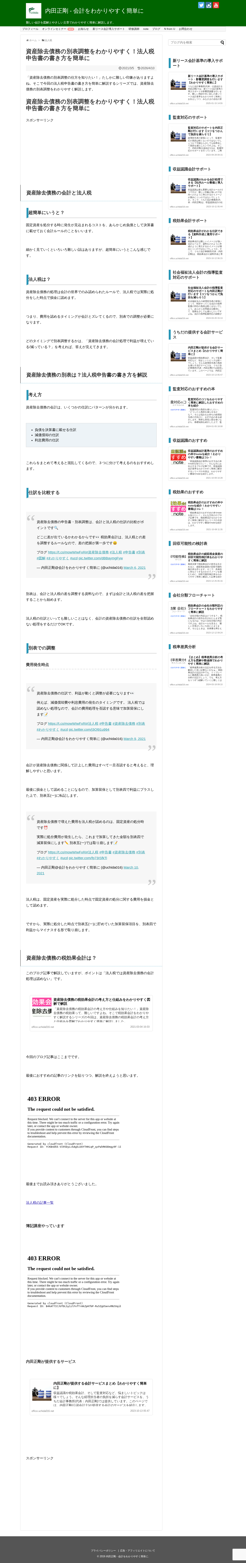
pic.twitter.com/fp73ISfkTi (88, 858)
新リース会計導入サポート (109, 28)
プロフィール (30, 28)
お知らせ (83, 28)
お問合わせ (185, 28)
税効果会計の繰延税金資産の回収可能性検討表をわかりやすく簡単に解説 (205, 557)
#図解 (41, 558)
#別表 (140, 552)
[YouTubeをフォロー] (216, 5)
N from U (169, 28)
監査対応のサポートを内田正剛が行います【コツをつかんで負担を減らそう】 (205, 131)
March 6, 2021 (135, 568)
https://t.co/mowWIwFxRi (67, 552)
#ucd (74, 558)
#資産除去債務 (97, 552)
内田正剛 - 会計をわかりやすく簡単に (94, 10)
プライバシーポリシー (103, 1550)
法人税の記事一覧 (40, 1203)
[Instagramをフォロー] (208, 5)
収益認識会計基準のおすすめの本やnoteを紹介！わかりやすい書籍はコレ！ (205, 454)
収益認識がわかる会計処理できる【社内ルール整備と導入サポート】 (205, 182)
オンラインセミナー (54, 28)
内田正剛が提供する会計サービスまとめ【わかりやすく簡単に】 (205, 351)
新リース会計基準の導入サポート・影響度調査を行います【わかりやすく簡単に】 (205, 79)
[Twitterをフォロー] (201, 5)
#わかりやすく (58, 558)
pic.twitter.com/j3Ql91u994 (89, 730)
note (146, 28)
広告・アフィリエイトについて (137, 1550)
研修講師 (134, 28)
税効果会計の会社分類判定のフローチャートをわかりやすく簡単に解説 (205, 609)
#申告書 (129, 552)
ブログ (156, 28)
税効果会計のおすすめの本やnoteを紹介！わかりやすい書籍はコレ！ (205, 505)
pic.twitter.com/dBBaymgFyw (101, 558)
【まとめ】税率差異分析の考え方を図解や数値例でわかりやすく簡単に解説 (205, 660)
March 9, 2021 (135, 739)
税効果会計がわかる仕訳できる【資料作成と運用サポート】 (205, 234)
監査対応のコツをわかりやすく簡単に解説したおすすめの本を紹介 (205, 402)
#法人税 (116, 552)
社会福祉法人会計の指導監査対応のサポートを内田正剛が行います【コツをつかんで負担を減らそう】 (205, 292)
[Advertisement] (91, 150)
